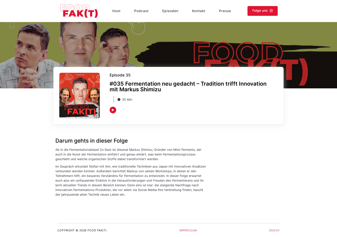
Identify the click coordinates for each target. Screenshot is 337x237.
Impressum (188, 230)
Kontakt (198, 11)
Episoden (170, 11)
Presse (225, 11)
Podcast (141, 11)
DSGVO (274, 230)
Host (116, 11)
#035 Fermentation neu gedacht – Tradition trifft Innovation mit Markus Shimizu (188, 86)
